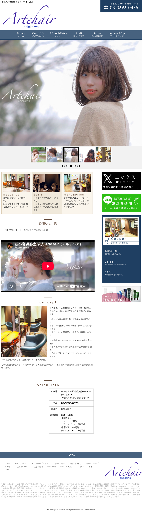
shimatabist (90, 510)
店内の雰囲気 (75, 463)
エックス (80, 467)
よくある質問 (37, 467)
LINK (7, 470)
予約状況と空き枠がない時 (35, 230)
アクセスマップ (92, 463)
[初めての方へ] (37, 34)
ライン (91, 467)
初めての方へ (21, 463)
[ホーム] (21, 34)
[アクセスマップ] (117, 34)
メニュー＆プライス (39, 463)
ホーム (8, 463)
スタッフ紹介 (59, 463)
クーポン (8, 467)
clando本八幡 (66, 467)
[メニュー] (58, 34)
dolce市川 (51, 467)
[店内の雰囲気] (97, 34)
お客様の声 (22, 467)
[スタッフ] (79, 34)
